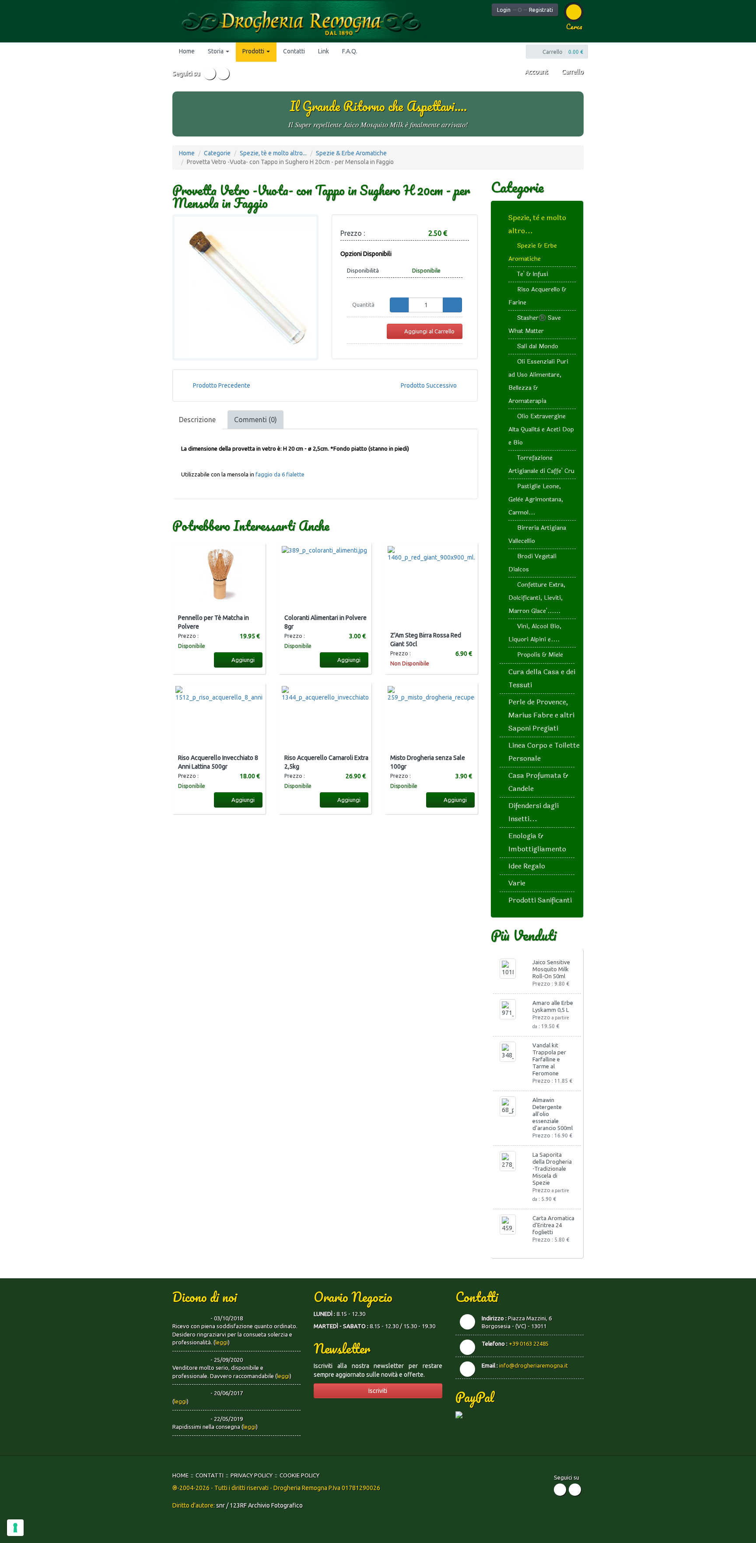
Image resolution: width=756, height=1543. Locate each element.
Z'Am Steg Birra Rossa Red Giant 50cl (425, 639)
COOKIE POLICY (299, 1475)
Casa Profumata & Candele (538, 782)
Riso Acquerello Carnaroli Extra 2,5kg (326, 762)
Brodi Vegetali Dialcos (532, 563)
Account (536, 71)
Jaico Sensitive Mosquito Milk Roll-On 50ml (551, 969)
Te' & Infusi (532, 274)
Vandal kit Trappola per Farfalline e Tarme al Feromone (549, 1059)
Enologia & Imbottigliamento (537, 842)
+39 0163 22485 (529, 1343)
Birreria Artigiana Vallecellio (537, 534)
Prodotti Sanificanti (540, 900)
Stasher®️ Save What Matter (534, 324)
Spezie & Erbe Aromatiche (351, 153)
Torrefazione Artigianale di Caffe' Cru (541, 464)
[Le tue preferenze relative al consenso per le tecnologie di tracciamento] (15, 1527)
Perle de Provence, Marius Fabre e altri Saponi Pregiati (541, 715)
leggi (221, 1342)
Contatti (294, 51)
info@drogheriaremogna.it (533, 1365)
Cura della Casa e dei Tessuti (541, 678)
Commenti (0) (255, 419)
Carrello (572, 71)
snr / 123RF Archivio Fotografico (259, 1505)
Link (323, 51)
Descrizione (197, 419)
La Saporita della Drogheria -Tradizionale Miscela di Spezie (552, 1168)
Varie (516, 883)
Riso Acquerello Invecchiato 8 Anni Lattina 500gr (218, 762)
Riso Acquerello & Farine (537, 296)
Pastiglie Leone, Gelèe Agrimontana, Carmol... (535, 499)
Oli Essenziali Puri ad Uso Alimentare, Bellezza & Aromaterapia (538, 381)
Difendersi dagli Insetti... (533, 812)
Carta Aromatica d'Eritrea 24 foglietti (553, 1225)
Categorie (217, 153)
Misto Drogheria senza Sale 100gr (427, 762)
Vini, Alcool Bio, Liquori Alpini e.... (534, 633)
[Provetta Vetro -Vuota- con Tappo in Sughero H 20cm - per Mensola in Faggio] (245, 287)
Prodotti (254, 51)
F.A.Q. (349, 51)
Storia (216, 51)
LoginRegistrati (525, 10)
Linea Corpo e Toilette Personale (544, 752)
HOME (180, 1475)
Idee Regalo (526, 866)
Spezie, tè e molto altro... (273, 153)
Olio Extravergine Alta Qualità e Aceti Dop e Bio (541, 429)
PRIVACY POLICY (252, 1475)
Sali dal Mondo (537, 346)
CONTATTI (210, 1475)
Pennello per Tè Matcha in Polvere (213, 622)
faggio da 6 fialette (280, 474)
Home (187, 51)
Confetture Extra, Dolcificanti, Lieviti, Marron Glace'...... (536, 598)
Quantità (363, 304)
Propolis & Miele (540, 654)
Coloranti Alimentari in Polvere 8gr (325, 622)
